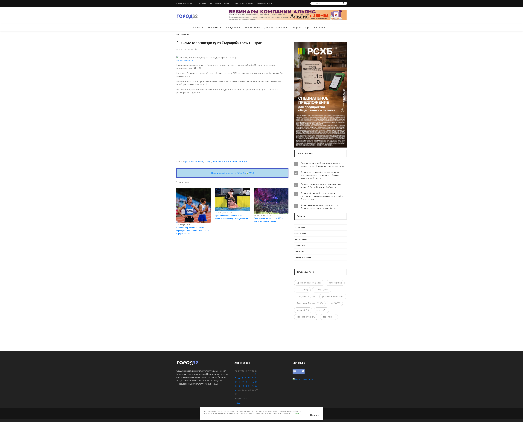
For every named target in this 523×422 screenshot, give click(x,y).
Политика (213, 27)
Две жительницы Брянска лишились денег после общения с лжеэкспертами (322, 165)
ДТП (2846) (302, 289)
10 (236, 382)
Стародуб (241, 161)
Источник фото (184, 60)
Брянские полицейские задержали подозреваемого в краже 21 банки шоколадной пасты (319, 175)
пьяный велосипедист (224, 161)
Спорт (295, 27)
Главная (196, 27)
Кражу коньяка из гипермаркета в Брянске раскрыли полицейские (319, 207)
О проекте (201, 3)
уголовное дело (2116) (332, 296)
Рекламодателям (264, 3)
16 (256, 382)
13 (246, 382)
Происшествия (314, 27)
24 (236, 389)
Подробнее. (295, 413)
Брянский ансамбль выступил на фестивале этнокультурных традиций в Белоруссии (321, 196)
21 (249, 386)
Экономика (251, 27)
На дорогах (182, 34)
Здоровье (299, 245)
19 (243, 386)
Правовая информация (243, 3)
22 (253, 386)
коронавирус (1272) (306, 317)
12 (243, 382)
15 (253, 382)
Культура (299, 251)
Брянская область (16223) (309, 283)
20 (246, 386)
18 (239, 386)
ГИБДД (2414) (322, 289)
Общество (232, 27)
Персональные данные (219, 3)
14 (249, 382)
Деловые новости (274, 27)
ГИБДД (207, 161)
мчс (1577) (321, 310)
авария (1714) (303, 310)
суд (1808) (335, 303)
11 (239, 382)
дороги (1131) (329, 317)
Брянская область (193, 161)
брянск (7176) (335, 283)
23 (256, 386)
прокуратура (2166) (306, 296)
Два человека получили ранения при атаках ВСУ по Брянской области (320, 186)
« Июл (238, 403)
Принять (314, 415)
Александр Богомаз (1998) (310, 303)
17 (236, 386)
